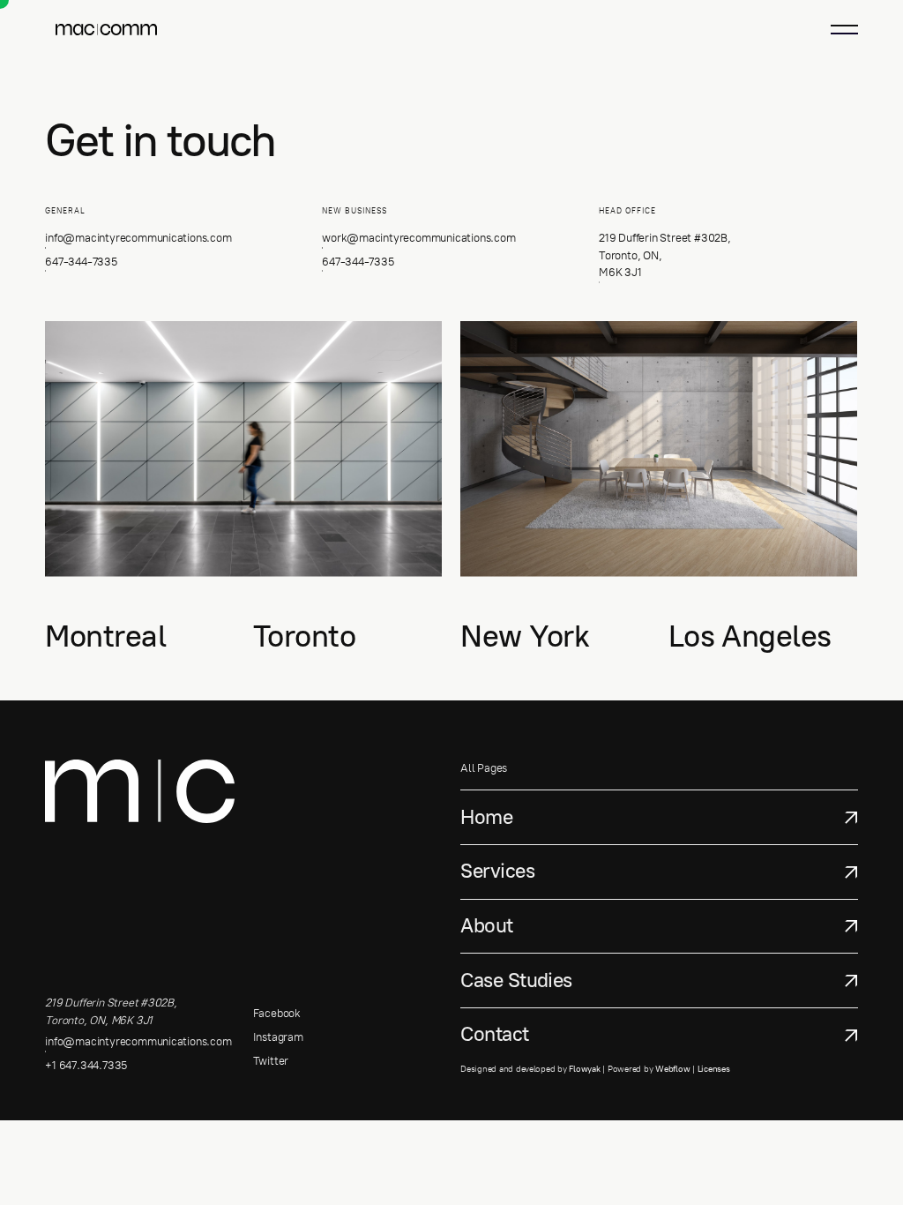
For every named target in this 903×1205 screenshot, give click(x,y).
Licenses (714, 1068)
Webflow (672, 1068)
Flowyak (584, 1068)
